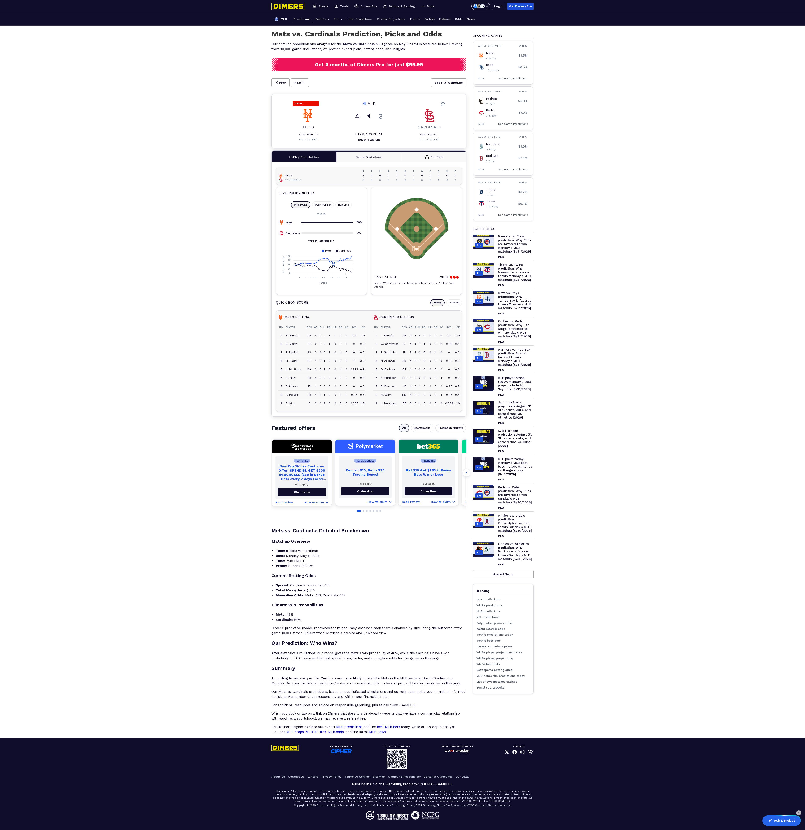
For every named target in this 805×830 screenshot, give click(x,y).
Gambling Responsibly (404, 776)
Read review (284, 502)
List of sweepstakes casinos (496, 681)
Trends (415, 19)
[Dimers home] (288, 6)
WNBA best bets (488, 664)
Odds (458, 19)
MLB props (295, 732)
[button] (280, 82)
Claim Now (365, 491)
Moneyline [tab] (301, 204)
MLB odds (336, 732)
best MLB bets (388, 727)
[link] (506, 752)
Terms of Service (357, 776)
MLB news (377, 732)
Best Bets (322, 19)
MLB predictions (349, 727)
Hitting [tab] (437, 302)
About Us (278, 776)
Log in (498, 6)
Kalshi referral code (490, 628)
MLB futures (316, 732)
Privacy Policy (331, 776)
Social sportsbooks (490, 687)
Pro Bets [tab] (436, 157)
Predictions (302, 19)
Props (338, 19)
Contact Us (296, 776)
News (471, 19)
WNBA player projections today (499, 652)
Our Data (462, 776)
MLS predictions (488, 599)
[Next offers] (466, 473)
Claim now (302, 492)
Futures (444, 19)
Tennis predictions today (494, 634)
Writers (313, 776)
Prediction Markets (450, 427)
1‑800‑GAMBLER (439, 784)
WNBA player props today (495, 658)
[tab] (304, 157)
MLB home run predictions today (500, 675)
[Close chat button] (798, 812)
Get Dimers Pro (520, 6)
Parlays (429, 19)
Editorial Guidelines (438, 776)
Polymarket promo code (494, 623)
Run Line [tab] (343, 204)
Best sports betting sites (494, 670)
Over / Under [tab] (323, 204)
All (404, 427)
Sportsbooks (422, 427)
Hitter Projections (359, 19)
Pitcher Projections (391, 19)
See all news (503, 574)
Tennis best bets (488, 640)
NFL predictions (487, 617)
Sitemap (379, 776)
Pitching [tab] (454, 302)
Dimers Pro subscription (494, 646)
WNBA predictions (489, 605)
